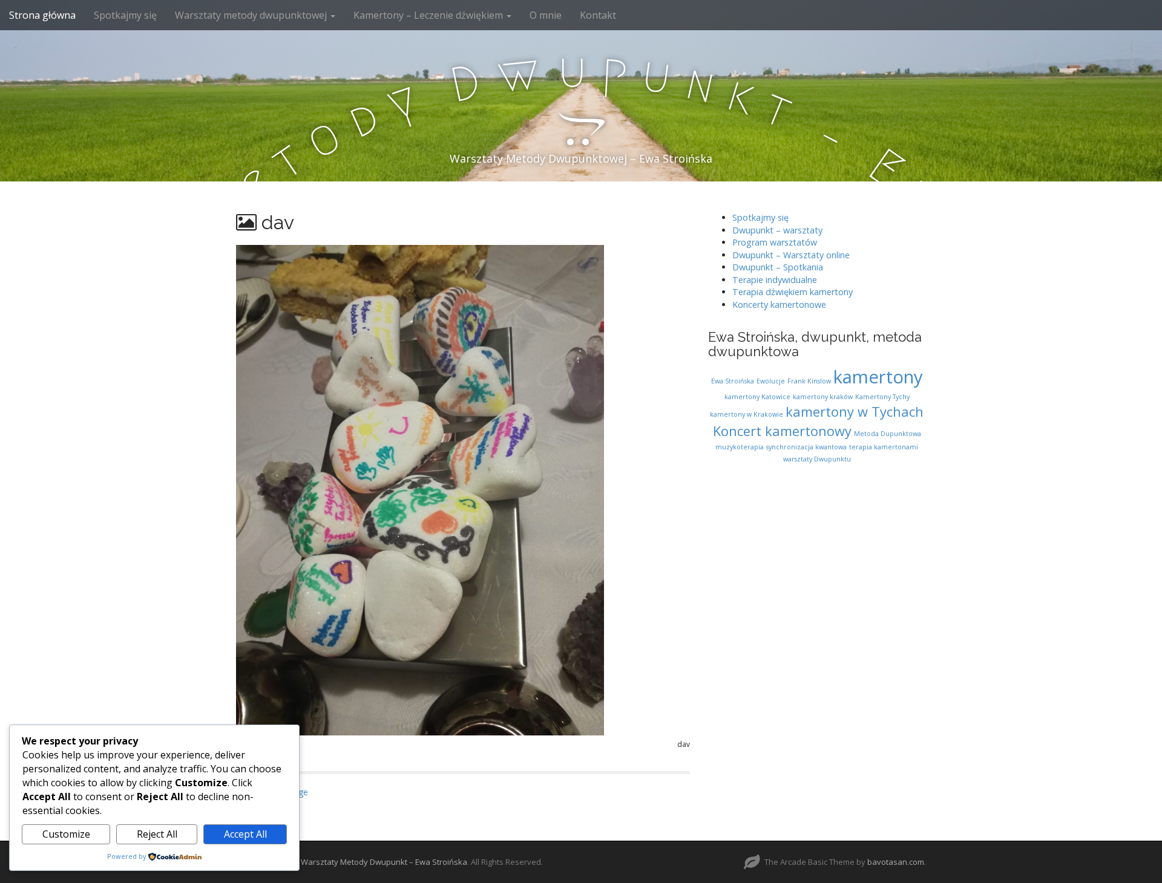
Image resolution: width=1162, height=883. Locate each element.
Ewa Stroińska (732, 381)
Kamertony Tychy (882, 397)
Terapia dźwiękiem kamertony (792, 292)
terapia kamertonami (883, 447)
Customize (66, 834)
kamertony (878, 377)
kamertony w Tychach (855, 411)
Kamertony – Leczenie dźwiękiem (429, 15)
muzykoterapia (739, 447)
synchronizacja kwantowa (806, 447)
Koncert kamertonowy (782, 431)
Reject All (157, 834)
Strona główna (42, 15)
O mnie (546, 15)
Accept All (245, 834)
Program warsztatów (774, 242)
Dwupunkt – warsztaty (777, 230)
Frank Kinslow (809, 381)
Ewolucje (771, 381)
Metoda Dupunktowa (887, 433)
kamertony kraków (823, 397)
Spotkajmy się (125, 15)
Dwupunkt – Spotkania (777, 267)
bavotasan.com (895, 861)
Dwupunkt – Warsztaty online (791, 255)
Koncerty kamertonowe (779, 304)
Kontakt (598, 15)
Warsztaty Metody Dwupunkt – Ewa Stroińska (384, 861)
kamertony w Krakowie (746, 414)
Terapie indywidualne (774, 279)
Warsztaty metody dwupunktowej (252, 15)
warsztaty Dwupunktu (817, 459)
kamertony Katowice (757, 397)
